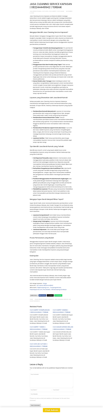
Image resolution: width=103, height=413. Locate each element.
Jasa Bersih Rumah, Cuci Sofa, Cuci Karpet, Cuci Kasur (47, 11)
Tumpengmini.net (55, 287)
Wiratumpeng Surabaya (58, 289)
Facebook (42, 295)
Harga (45, 283)
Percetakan (46, 289)
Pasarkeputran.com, (36, 289)
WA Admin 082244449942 (45, 285)
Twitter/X (51, 295)
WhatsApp (58, 295)
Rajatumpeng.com (43, 287)
